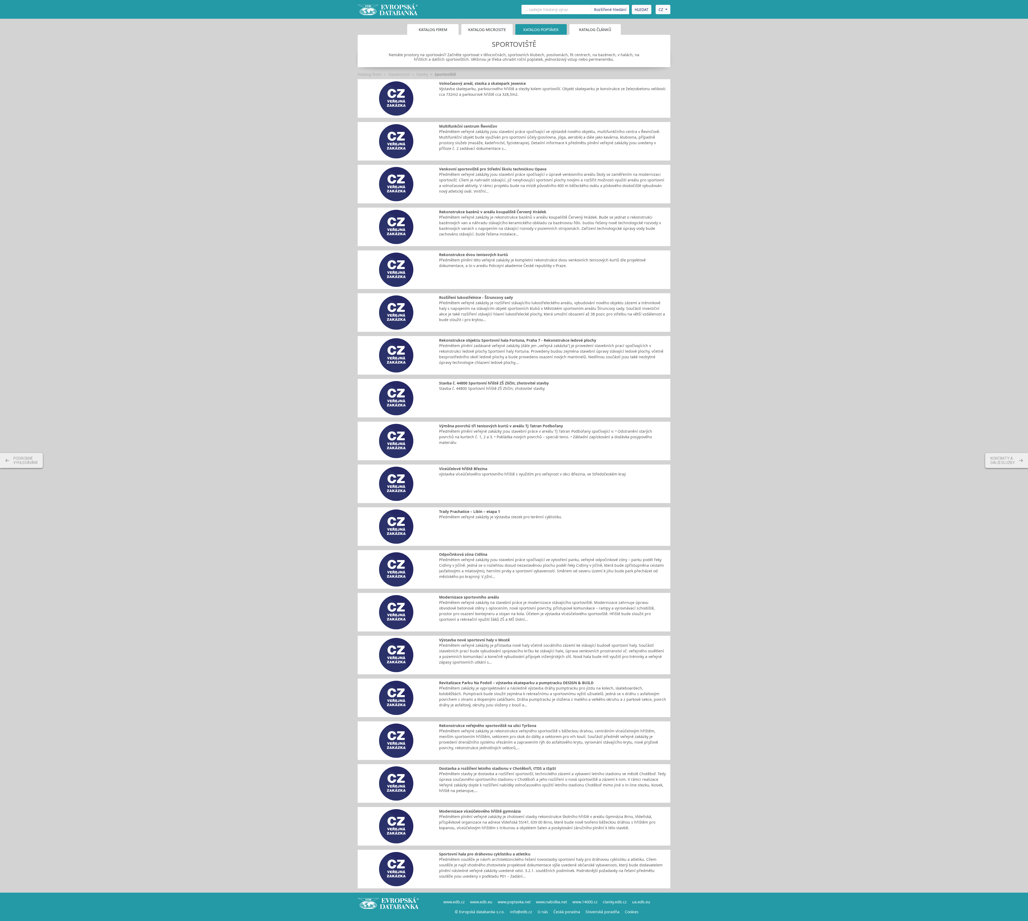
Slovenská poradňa (602, 911)
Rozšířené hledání (610, 9)
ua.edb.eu (641, 901)
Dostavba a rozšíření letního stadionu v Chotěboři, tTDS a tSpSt (497, 768)
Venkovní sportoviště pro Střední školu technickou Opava (492, 169)
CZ (661, 9)
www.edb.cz (454, 901)
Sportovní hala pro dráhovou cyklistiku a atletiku (484, 854)
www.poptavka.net (514, 901)
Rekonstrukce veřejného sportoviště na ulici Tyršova (487, 725)
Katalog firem (433, 29)
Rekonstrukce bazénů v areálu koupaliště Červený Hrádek (492, 211)
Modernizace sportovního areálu (469, 597)
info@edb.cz (521, 911)
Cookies (631, 911)
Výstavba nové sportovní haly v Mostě (474, 639)
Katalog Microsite (487, 29)
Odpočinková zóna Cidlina (463, 554)
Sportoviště (445, 74)
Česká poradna (566, 911)
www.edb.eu (481, 901)
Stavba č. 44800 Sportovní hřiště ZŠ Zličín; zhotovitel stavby (494, 383)
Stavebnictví (399, 74)
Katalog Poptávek (541, 29)
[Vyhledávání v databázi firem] (388, 907)
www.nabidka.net (551, 901)
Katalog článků (595, 29)
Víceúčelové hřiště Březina (463, 468)
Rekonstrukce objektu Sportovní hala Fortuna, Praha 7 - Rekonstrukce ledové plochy (517, 340)
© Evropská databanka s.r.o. (480, 911)
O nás (543, 911)
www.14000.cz (585, 901)
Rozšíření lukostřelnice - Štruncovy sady (476, 297)
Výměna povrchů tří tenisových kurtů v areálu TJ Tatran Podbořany (501, 425)
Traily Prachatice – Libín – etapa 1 (469, 511)
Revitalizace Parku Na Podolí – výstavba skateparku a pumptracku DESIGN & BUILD (516, 682)
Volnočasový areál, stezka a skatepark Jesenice (482, 83)
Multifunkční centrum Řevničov (468, 126)
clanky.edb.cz (615, 901)
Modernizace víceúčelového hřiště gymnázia (480, 811)
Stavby (422, 74)
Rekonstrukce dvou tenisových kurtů (473, 254)
